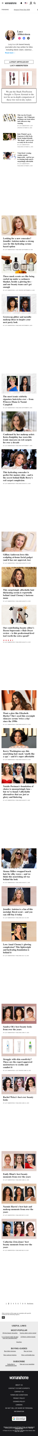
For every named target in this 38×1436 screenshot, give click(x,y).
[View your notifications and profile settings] (21, 3)
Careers (19, 1405)
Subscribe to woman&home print (11, 1364)
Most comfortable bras (28, 1355)
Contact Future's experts (19, 1388)
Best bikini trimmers (10, 1351)
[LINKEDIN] (24, 38)
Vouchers (19, 1342)
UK (3, 1317)
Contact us (19, 1391)
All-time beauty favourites (10, 1333)
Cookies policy (19, 1401)
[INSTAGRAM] (19, 38)
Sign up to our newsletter (27, 1364)
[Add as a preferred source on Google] (19, 1418)
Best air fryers (28, 1351)
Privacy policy (19, 1398)
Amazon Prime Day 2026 (22, 9)
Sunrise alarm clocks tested (28, 1333)
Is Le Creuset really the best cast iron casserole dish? (10, 1337)
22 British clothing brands (28, 1337)
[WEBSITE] (28, 38)
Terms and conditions (19, 1395)
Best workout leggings (10, 1355)
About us (19, 1385)
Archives (30, 1304)
